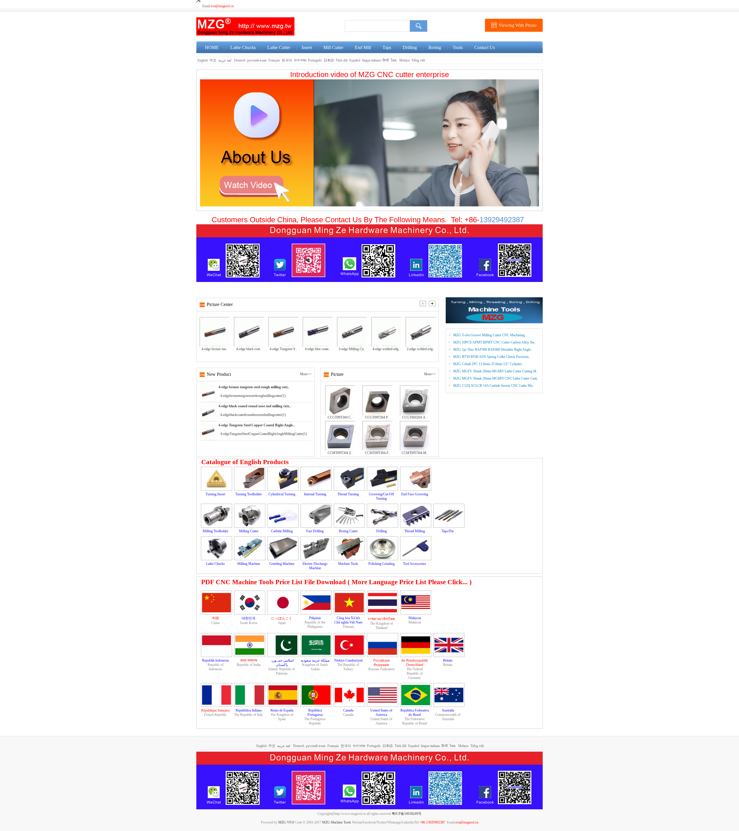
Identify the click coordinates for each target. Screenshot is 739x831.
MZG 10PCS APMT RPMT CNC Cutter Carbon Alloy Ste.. (494, 342)
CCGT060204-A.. (414, 417)
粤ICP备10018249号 (406, 814)
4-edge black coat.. (249, 349)
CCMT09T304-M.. (415, 453)
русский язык (257, 60)
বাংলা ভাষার (300, 60)
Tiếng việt (418, 60)
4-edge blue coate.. (317, 349)
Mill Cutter (333, 47)
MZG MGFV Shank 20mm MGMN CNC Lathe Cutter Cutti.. (496, 378)
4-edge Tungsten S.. (283, 349)
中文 (213, 60)
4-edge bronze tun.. (214, 349)
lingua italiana (371, 60)
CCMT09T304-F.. (377, 453)
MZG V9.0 (286, 822)
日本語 (329, 60)
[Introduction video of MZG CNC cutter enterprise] (369, 142)
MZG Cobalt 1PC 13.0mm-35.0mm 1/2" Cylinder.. (488, 364)
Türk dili (342, 60)
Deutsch (239, 60)
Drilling (410, 47)
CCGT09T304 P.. (377, 417)
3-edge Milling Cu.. (352, 349)
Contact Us (484, 47)
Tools (458, 47)
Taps (386, 47)
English (202, 60)
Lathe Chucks (243, 47)
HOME (212, 47)
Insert (307, 47)
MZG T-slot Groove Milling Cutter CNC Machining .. (490, 335)
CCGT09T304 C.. (340, 417)
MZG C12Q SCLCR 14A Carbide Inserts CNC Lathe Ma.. (493, 386)
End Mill (363, 47)
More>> (305, 374)
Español (354, 60)
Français (274, 60)
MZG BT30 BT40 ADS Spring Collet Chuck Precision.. (491, 357)
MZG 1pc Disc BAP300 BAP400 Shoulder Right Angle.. (492, 350)
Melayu (404, 60)
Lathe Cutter (278, 47)
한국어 (287, 60)
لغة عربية (225, 60)
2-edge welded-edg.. (420, 349)
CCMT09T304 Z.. (340, 453)
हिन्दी (385, 60)
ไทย (394, 60)
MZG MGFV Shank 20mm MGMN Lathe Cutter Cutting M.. (495, 371)
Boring (434, 47)
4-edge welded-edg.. (386, 349)
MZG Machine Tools (336, 822)
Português (315, 60)
